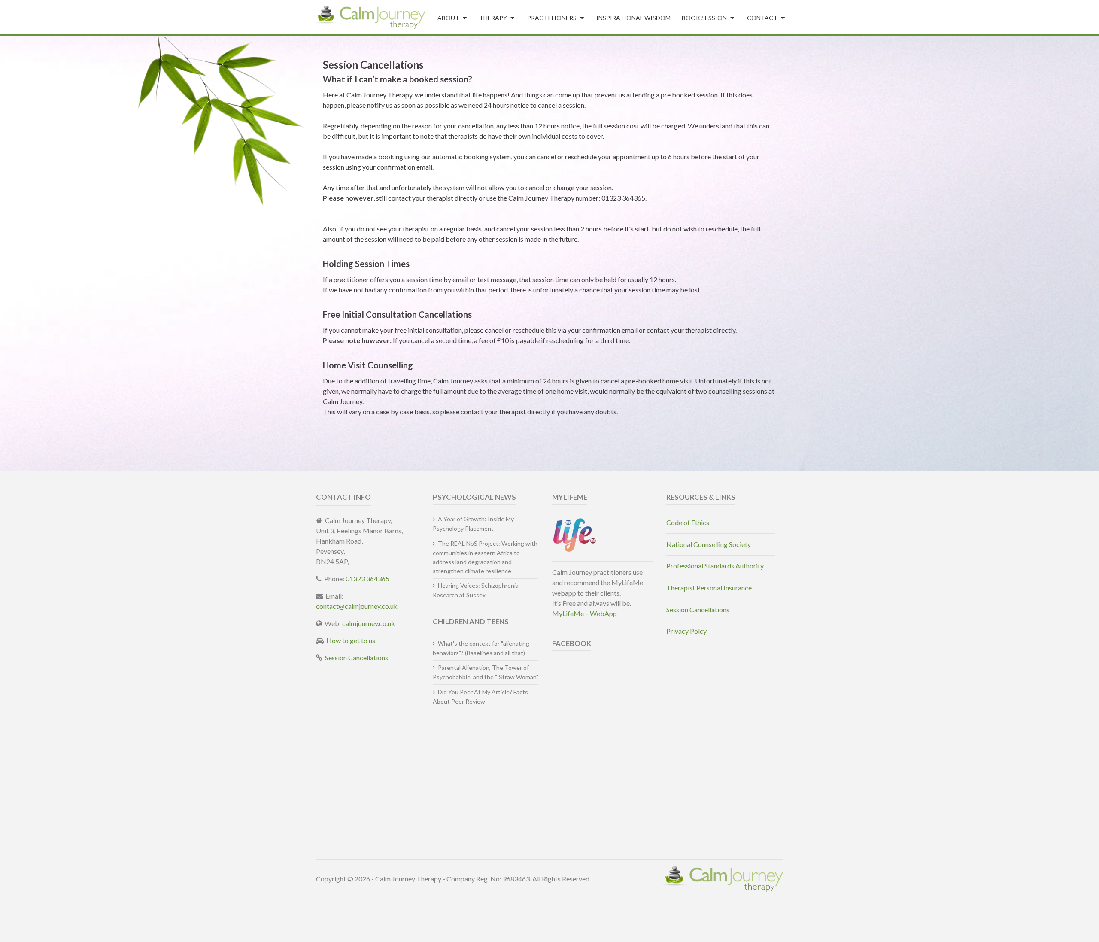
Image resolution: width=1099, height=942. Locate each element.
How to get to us (350, 640)
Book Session (704, 17)
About (448, 17)
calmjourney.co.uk (368, 623)
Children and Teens (471, 621)
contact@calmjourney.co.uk (357, 606)
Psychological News (474, 496)
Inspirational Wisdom (633, 17)
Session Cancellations (356, 657)
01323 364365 (367, 578)
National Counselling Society (708, 544)
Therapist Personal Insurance (709, 587)
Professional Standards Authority (715, 566)
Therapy (493, 17)
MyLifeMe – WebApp (584, 613)
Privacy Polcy (686, 631)
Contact (762, 17)
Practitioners (552, 17)
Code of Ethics (687, 522)
